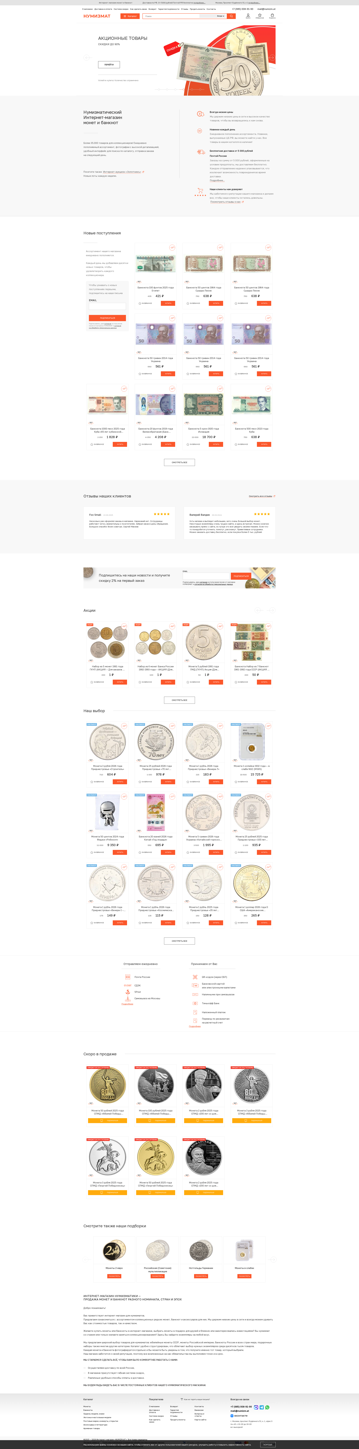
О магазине (87, 9)
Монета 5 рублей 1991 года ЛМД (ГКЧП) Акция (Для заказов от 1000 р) (203, 668)
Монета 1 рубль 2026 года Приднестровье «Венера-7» (203, 767)
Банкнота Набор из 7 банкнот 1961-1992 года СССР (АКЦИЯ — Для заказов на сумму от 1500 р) (251, 668)
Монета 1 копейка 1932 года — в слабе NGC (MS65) (252, 767)
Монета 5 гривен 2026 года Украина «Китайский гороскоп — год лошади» (203, 838)
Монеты (87, 1406)
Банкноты (88, 1410)
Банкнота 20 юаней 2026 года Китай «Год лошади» (155, 838)
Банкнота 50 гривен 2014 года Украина (155, 360)
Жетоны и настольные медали (97, 1417)
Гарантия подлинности (168, 9)
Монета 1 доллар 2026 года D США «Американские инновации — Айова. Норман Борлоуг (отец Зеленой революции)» (251, 909)
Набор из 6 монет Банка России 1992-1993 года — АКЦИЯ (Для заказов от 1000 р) (156, 668)
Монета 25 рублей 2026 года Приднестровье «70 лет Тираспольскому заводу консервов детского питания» (155, 768)
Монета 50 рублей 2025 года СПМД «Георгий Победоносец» (155, 1184)
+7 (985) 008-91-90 (243, 9)
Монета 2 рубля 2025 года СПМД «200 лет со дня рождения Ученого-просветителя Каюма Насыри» (203, 1112)
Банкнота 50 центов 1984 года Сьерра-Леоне (203, 289)
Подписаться (107, 318)
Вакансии (199, 1410)
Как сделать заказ (138, 9)
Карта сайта (200, 1419)
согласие (107, 323)
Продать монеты (197, 9)
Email (93, 300)
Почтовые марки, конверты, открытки (100, 1421)
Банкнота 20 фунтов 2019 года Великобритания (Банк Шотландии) (155, 430)
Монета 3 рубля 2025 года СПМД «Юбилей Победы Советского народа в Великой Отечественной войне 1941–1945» (251, 1112)
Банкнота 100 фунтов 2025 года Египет (156, 289)
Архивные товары (91, 1428)
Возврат (153, 9)
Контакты (211, 9)
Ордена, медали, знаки (93, 1414)
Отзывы (184, 9)
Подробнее (127, 1004)
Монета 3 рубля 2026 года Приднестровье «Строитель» (107, 767)
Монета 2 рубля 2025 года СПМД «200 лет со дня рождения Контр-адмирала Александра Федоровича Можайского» (203, 1184)
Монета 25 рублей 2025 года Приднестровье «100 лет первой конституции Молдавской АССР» (252, 838)
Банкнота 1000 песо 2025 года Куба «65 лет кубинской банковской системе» (107, 430)
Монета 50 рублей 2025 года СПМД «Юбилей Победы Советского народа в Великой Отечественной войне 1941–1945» (107, 1112)
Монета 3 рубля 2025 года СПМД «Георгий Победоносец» (107, 1184)
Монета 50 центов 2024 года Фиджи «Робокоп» (107, 838)
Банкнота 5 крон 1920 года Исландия (203, 430)
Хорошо (268, 1444)
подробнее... (199, 3)
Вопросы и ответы (199, 1415)
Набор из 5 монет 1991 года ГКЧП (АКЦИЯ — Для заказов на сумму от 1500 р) (107, 668)
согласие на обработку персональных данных (213, 584)
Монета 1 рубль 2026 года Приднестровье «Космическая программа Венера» (155, 909)
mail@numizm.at (266, 9)
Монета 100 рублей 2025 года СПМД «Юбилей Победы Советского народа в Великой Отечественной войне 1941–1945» (155, 1112)
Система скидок (121, 9)
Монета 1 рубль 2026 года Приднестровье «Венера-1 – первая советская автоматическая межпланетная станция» (107, 909)
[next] (273, 1259)
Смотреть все (179, 462)
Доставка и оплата (103, 9)
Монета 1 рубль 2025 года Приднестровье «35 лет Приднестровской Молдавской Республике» (204, 909)
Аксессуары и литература (95, 1425)
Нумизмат (96, 16)
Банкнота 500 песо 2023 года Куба (251, 430)
